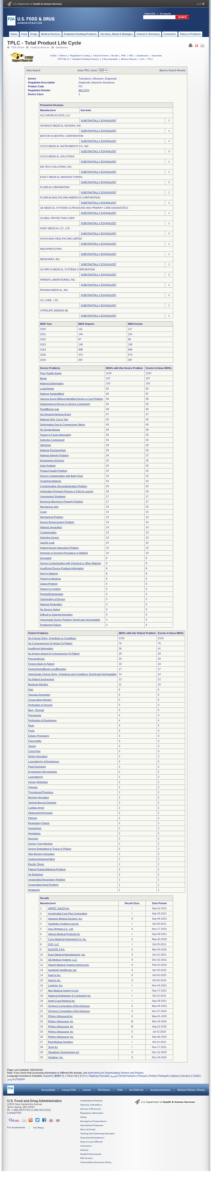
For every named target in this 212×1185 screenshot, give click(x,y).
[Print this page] (190, 46)
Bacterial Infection (38, 684)
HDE (131, 55)
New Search (33, 70)
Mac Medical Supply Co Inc (63, 990)
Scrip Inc (53, 1047)
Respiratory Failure (39, 823)
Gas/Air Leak (47, 542)
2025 (43, 354)
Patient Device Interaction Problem (59, 547)
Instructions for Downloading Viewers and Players (115, 1072)
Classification (142, 55)
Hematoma (34, 833)
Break (43, 378)
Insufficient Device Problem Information (62, 568)
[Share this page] (196, 46)
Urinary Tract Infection (40, 843)
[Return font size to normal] (200, 3)
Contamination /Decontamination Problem (63, 486)
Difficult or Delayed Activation (56, 614)
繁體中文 (59, 1075)
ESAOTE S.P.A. (56, 949)
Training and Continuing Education (97, 1133)
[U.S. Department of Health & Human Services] (165, 1103)
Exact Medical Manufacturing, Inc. (67, 954)
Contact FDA (69, 1090)
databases (62, 47)
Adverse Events (100, 55)
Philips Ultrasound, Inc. (61, 1036)
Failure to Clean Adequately (55, 434)
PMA (123, 55)
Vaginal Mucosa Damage (42, 802)
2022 (43, 339)
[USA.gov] (14, 1121)
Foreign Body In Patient (41, 664)
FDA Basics (104, 1090)
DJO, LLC (53, 944)
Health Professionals (90, 1154)
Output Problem (49, 583)
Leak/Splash (47, 388)
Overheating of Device (52, 599)
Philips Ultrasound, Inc (60, 1021)
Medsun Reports (129, 59)
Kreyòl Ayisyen (127, 1075)
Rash (31, 725)
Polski (152, 1075)
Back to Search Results (172, 70)
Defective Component (52, 440)
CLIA (142, 59)
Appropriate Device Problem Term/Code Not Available (70, 619)
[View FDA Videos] (51, 1121)
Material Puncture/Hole (53, 450)
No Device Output (50, 609)
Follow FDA (149, 14)
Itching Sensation (38, 756)
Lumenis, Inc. (55, 985)
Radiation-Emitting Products (85, 59)
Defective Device (49, 537)
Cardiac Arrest (36, 807)
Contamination (48, 532)
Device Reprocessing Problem (57, 522)
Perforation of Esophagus (42, 720)
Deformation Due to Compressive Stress (62, 424)
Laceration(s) (35, 777)
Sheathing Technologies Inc (63, 1052)
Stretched (45, 445)
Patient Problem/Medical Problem (47, 869)
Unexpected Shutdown (53, 496)
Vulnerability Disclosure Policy (96, 1162)
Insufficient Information (40, 648)
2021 (43, 334)
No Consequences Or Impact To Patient (50, 643)
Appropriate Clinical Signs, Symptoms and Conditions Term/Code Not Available (72, 674)
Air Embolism (35, 874)
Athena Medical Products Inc (64, 934)
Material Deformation (52, 383)
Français (142, 1075)
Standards (157, 55)
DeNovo (63, 55)
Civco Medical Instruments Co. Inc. (67, 939)
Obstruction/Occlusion (40, 813)
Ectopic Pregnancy (38, 735)
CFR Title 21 (63, 59)
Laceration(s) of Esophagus (43, 761)
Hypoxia (32, 787)
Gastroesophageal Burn (41, 859)
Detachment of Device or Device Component (65, 404)
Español (48, 1075)
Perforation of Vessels (40, 705)
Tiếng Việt (72, 1075)
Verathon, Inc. (55, 1057)
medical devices (40, 47)
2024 (43, 349)
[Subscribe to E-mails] (24, 1121)
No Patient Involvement (41, 679)
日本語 (196, 1075)
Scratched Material (50, 481)
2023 (43, 344)
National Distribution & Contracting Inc (69, 995)
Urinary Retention (38, 782)
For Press (38, 1127)
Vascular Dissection (39, 694)
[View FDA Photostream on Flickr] (58, 1121)
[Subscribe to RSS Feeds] (31, 1121)
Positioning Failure (50, 625)
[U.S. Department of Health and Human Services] (34, 5)
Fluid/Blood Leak (49, 409)
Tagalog (93, 1075)
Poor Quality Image (51, 373)
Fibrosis (32, 818)
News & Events (88, 1129)
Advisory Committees (91, 1105)
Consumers (86, 1146)
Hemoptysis (34, 828)
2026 (43, 359)
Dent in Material (49, 573)
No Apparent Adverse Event (55, 414)
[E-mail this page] (202, 46)
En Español (165, 14)
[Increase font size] (203, 3)
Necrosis (33, 838)
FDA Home (17, 47)
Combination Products (91, 1101)
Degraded (45, 558)
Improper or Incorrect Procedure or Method (64, 553)
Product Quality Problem (53, 470)
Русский (104, 1075)
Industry (84, 1150)
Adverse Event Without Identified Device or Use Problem (71, 399)
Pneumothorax (36, 658)
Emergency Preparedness (93, 1121)
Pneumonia (34, 715)
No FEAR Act (136, 1090)
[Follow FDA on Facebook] (44, 1121)
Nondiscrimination (160, 1090)
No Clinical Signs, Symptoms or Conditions (52, 638)
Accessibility (48, 1090)
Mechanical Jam (49, 506)
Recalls (114, 55)
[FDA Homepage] (10, 1091)
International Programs (91, 1125)
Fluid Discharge (37, 766)
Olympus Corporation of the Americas (69, 1006)
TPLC (150, 59)
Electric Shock (36, 864)
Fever (31, 730)
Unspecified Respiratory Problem (46, 879)
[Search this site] (182, 18)
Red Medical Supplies (60, 1042)
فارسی (11, 1079)
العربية (114, 1075)
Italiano (175, 1075)
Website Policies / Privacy (191, 1090)
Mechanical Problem (51, 517)
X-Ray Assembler (110, 59)
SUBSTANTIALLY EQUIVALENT (98, 120)
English (20, 1079)
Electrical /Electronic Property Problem (61, 501)
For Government (16, 1127)
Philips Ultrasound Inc (60, 1016)
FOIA (120, 1090)
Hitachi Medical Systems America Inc (68, 965)
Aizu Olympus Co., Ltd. (60, 929)
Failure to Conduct (50, 589)
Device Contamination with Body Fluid (61, 476)
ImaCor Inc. (54, 975)
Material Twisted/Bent (52, 393)
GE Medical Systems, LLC (62, 959)
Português (163, 1075)
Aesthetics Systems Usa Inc (63, 923)
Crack (43, 512)
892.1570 (84, 90)
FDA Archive (86, 1158)
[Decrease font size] (197, 3)
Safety (83, 1117)
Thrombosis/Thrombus (40, 792)
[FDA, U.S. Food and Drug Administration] (30, 24)
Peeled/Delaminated (51, 594)
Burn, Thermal (36, 710)
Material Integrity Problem (54, 455)
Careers (87, 1090)
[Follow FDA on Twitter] (38, 1121)
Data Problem (48, 465)
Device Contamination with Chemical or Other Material (70, 563)
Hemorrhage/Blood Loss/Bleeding (47, 669)
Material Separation (51, 527)
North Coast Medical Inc (61, 1000)
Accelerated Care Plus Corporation (67, 913)
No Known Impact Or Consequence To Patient (53, 653)
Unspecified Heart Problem (43, 884)
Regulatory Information (91, 1113)
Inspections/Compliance (92, 1138)
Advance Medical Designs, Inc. (65, 918)
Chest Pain (34, 751)
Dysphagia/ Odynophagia (42, 771)
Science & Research (90, 1109)
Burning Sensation (38, 797)
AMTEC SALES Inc (58, 908)
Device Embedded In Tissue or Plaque (49, 848)
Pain (30, 689)
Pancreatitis (34, 741)
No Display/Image (50, 429)
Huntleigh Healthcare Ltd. (62, 970)
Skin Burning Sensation (41, 854)
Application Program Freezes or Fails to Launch (66, 491)
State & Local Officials (91, 1142)
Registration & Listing (80, 55)
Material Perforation (51, 604)
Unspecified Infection (40, 700)
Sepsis (32, 746)
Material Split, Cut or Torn (54, 419)
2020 (43, 329)
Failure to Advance (50, 578)
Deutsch (186, 1075)
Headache (34, 890)
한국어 (83, 1075)
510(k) (53, 55)
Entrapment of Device (52, 460)
